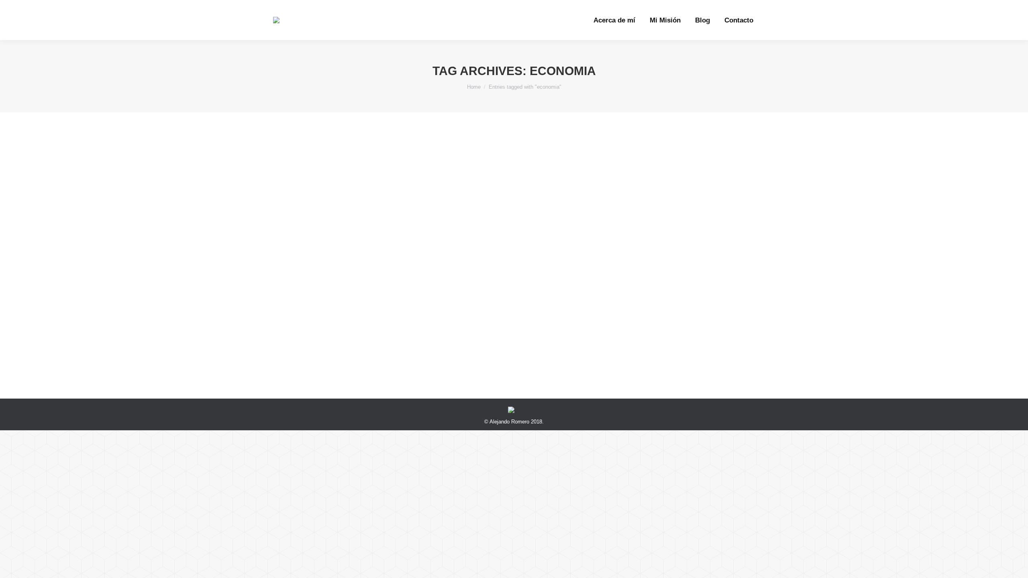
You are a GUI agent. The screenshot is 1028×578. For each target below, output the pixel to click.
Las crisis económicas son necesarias (356, 317)
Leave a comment (432, 332)
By (332, 332)
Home (474, 87)
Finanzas (293, 332)
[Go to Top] (1015, 565)
